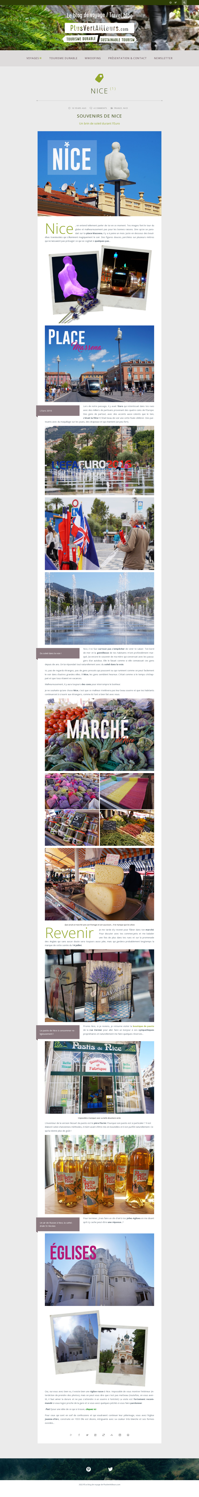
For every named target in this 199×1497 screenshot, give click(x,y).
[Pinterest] (170, 2)
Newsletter (163, 58)
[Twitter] (175, 2)
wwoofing (93, 58)
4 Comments (100, 108)
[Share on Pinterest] (128, 1435)
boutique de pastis (143, 1026)
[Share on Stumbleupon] (111, 1435)
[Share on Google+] (71, 1435)
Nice (125, 108)
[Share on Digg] (95, 1435)
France (118, 108)
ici (95, 1409)
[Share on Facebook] (79, 1435)
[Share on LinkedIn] (120, 1435)
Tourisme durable (63, 58)
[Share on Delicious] (103, 1435)
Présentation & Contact (127, 58)
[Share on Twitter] (87, 1435)
